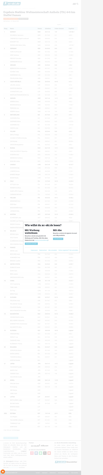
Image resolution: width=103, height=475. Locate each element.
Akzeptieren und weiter (31, 243)
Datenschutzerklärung (41, 240)
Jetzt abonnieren (58, 238)
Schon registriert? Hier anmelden (68, 250)
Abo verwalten (52, 250)
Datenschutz (43, 250)
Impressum (34, 250)
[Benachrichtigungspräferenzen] (3, 471)
